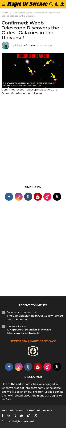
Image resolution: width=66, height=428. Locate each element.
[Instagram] (19, 197)
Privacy (47, 410)
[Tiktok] (47, 197)
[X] (57, 197)
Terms (19, 410)
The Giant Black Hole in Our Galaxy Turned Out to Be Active (35, 317)
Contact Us (33, 410)
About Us (7, 410)
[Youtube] (38, 197)
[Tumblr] (28, 197)
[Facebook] (9, 197)
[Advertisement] (33, 143)
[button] (4, 4)
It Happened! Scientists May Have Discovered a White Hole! (29, 331)
